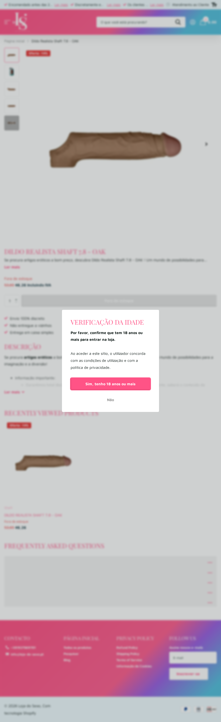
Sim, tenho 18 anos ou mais (110, 383)
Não (110, 400)
